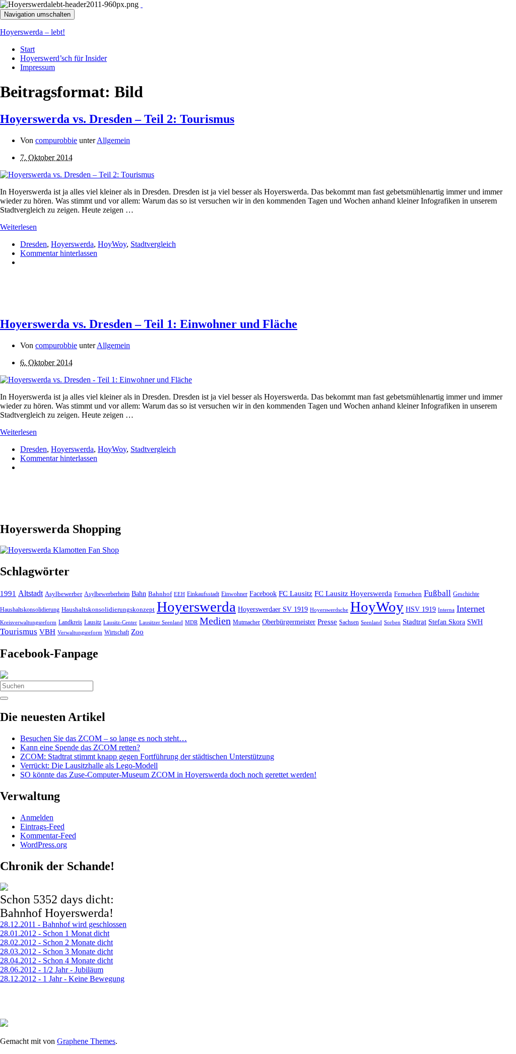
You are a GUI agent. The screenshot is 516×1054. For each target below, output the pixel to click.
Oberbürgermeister (288, 622)
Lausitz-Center (120, 622)
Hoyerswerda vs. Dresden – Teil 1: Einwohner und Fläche (148, 324)
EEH (179, 594)
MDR (191, 622)
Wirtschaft (116, 632)
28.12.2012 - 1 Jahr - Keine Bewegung (62, 978)
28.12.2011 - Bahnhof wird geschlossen (63, 924)
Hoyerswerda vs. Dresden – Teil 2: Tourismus (117, 118)
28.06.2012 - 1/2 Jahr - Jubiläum (51, 969)
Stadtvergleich (153, 244)
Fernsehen (408, 594)
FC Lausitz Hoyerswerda (353, 593)
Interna (446, 610)
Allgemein (113, 140)
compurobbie (56, 140)
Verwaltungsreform (79, 632)
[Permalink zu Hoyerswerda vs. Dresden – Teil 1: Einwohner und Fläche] (96, 379)
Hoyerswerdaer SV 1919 (273, 609)
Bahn (139, 593)
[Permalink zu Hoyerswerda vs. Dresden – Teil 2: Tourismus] (77, 174)
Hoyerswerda (72, 244)
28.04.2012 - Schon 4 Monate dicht (56, 960)
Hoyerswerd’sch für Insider (63, 58)
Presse (327, 622)
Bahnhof (160, 594)
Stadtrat (414, 622)
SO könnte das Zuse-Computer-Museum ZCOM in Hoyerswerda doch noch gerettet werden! (168, 774)
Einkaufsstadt (203, 594)
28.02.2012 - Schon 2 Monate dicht (56, 942)
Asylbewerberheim (107, 594)
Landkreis (70, 622)
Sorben (392, 622)
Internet (471, 609)
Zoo (137, 631)
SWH (475, 622)
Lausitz (92, 622)
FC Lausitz (295, 593)
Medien (215, 620)
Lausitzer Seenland (161, 622)
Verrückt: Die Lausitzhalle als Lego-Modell (89, 765)
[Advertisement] (118, 290)
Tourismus (18, 631)
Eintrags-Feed (42, 826)
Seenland (371, 622)
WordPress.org (43, 844)
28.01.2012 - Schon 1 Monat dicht (54, 933)
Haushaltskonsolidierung (29, 609)
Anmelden (36, 817)
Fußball (437, 593)
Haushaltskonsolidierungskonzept (108, 609)
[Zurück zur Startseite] (142, 4)
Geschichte (466, 594)
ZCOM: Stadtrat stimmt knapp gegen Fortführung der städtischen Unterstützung (147, 756)
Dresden (33, 244)
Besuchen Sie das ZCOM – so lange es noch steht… (103, 738)
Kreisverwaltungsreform (28, 622)
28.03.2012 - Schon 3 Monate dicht (56, 951)
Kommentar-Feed (48, 835)
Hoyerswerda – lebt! (32, 32)
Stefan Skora (446, 622)
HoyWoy (112, 244)
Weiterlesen (18, 227)
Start (27, 49)
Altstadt (30, 593)
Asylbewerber (63, 594)
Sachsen (349, 622)
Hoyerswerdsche (329, 610)
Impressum (37, 67)
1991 (8, 593)
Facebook (263, 593)
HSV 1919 (421, 609)
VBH (47, 632)
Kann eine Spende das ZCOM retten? (80, 747)
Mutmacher (246, 622)
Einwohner (234, 594)
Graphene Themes (86, 1041)
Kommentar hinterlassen (58, 253)
